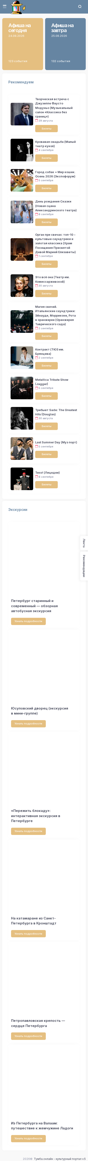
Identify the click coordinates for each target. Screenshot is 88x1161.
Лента (84, 543)
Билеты (46, 128)
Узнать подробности (28, 621)
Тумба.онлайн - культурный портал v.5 (60, 1159)
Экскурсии (17, 510)
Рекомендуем (21, 82)
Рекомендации (84, 566)
